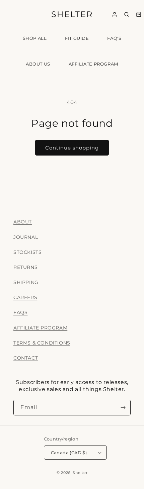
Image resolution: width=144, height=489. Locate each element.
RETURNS (25, 267)
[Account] (114, 14)
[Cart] (138, 14)
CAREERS (25, 297)
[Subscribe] (123, 407)
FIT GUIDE (77, 38)
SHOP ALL (35, 38)
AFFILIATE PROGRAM (93, 64)
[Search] (126, 14)
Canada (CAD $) (69, 452)
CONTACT (25, 358)
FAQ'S (114, 38)
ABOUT (22, 222)
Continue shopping (72, 147)
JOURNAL (25, 237)
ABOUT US (38, 64)
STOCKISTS (27, 252)
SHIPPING (26, 282)
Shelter (80, 472)
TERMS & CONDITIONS (41, 343)
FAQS (20, 312)
